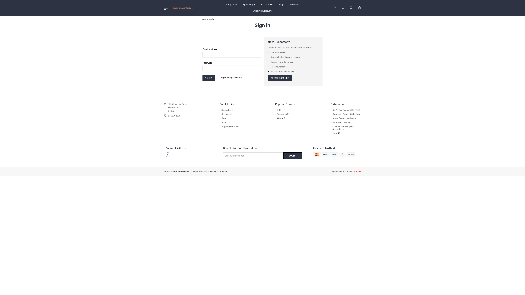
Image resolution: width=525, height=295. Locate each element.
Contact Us (267, 4)
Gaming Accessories (342, 122)
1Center (357, 171)
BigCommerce (210, 171)
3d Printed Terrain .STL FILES (346, 110)
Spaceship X (249, 4)
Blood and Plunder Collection (346, 114)
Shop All (230, 4)
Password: (207, 63)
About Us (294, 4)
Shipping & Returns (262, 11)
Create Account (280, 78)
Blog (281, 4)
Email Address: (210, 49)
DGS (279, 110)
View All (281, 118)
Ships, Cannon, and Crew (344, 118)
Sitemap (223, 171)
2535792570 (174, 116)
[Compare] (343, 9)
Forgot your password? (230, 77)
